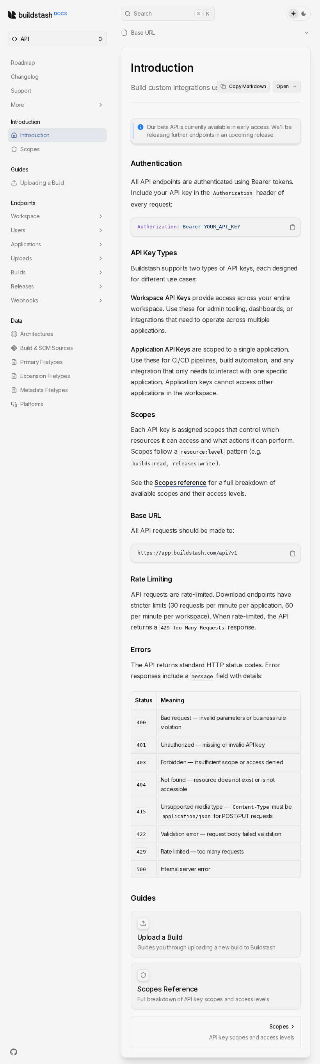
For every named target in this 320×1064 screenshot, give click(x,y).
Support (21, 90)
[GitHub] (14, 1052)
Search (171, 13)
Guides (143, 898)
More (17, 104)
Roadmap (23, 62)
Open (282, 86)
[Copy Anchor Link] (188, 163)
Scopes (143, 414)
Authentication (156, 163)
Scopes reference (180, 482)
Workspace (25, 216)
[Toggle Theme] (298, 14)
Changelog (25, 76)
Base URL (146, 515)
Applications (26, 244)
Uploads (21, 258)
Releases (22, 286)
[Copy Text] (292, 227)
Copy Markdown (247, 86)
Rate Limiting (151, 579)
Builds (18, 272)
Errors (141, 649)
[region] (215, 227)
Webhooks (24, 300)
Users (18, 230)
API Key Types (154, 253)
